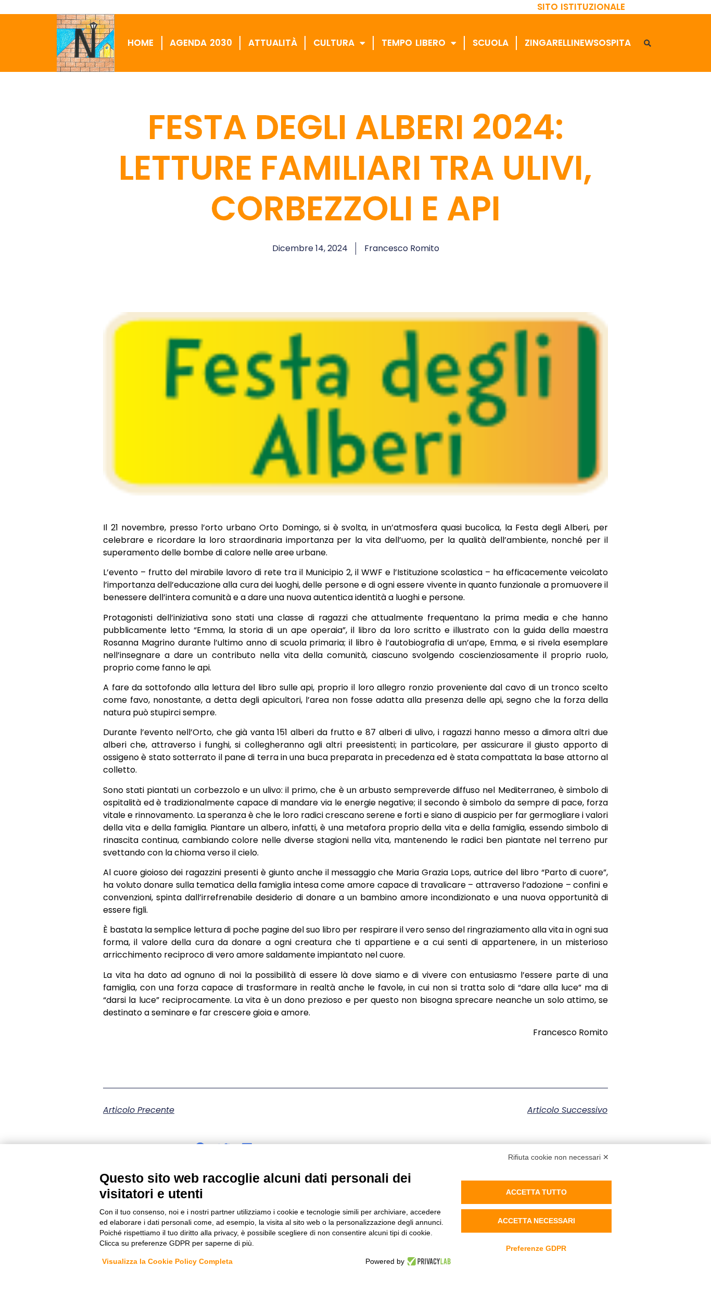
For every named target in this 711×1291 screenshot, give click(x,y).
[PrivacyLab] (427, 1261)
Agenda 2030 (201, 42)
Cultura (333, 42)
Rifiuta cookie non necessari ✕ (558, 1157)
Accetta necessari (536, 1220)
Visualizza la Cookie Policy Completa (167, 1261)
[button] (647, 43)
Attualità (272, 42)
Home (141, 42)
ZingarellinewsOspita (578, 42)
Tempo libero (414, 42)
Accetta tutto (536, 1192)
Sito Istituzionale (581, 7)
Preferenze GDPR (536, 1248)
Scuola (491, 42)
